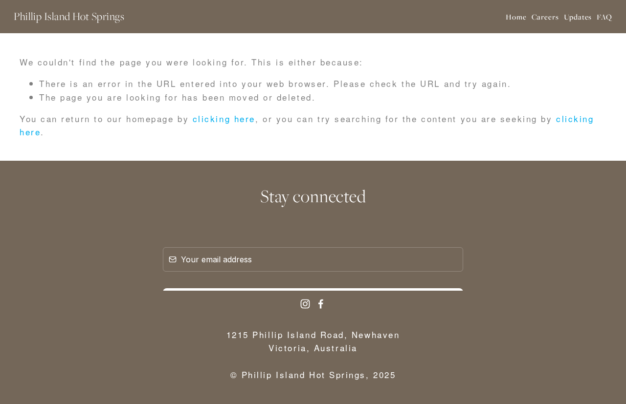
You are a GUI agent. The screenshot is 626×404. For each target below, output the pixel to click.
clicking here (224, 118)
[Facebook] (321, 304)
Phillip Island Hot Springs (69, 16)
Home (516, 16)
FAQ (604, 16)
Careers (545, 16)
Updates (578, 16)
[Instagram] (305, 304)
